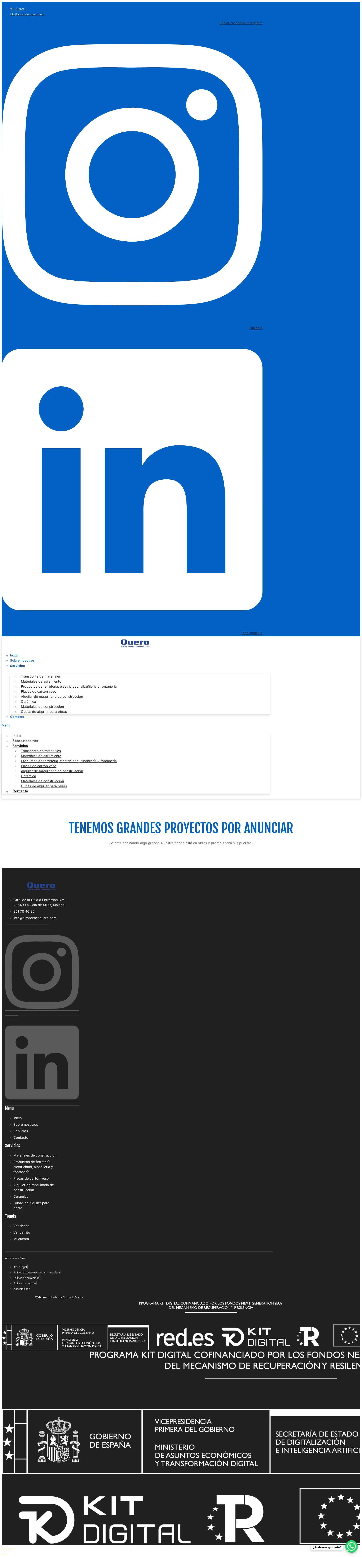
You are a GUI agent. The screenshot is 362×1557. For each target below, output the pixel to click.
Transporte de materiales (41, 676)
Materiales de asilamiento (41, 681)
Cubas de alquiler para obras (44, 711)
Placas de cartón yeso (38, 691)
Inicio (14, 655)
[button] (136, 725)
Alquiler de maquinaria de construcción (52, 696)
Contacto (17, 717)
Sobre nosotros (22, 660)
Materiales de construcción (42, 706)
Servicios (17, 666)
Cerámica (28, 701)
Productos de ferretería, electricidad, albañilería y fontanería (69, 686)
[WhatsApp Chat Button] (351, 1546)
